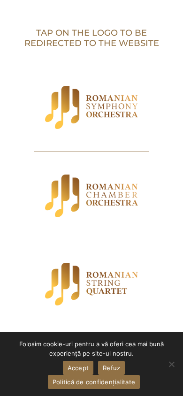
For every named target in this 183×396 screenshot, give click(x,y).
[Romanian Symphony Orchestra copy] (91, 89)
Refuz (111, 368)
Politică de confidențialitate (94, 382)
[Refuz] (171, 364)
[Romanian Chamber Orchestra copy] (91, 178)
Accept (78, 368)
